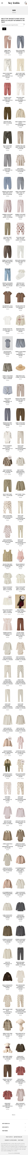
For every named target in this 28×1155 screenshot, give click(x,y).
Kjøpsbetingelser (18, 1137)
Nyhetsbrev (20, 1140)
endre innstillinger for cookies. (10, 1150)
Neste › (14, 1114)
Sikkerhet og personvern (11, 1140)
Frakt (7, 1137)
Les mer (24, 1149)
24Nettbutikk (17, 1153)
